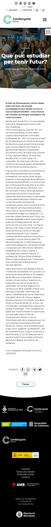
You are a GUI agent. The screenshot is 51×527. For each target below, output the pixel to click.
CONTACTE (27, 10)
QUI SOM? (13, 10)
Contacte (25, 477)
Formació (25, 48)
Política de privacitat (25, 471)
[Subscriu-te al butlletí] (48, 32)
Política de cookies (25, 474)
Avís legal (25, 469)
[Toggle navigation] (45, 20)
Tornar (25, 384)
